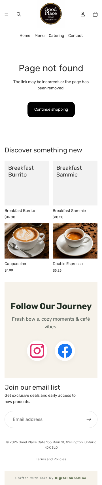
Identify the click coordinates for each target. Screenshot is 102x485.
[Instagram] (37, 351)
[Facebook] (65, 351)
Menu (39, 35)
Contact (75, 35)
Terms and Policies (51, 459)
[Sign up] (89, 419)
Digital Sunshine (71, 478)
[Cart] (95, 14)
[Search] (18, 14)
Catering (56, 35)
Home (25, 35)
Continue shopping (51, 109)
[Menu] (6, 14)
